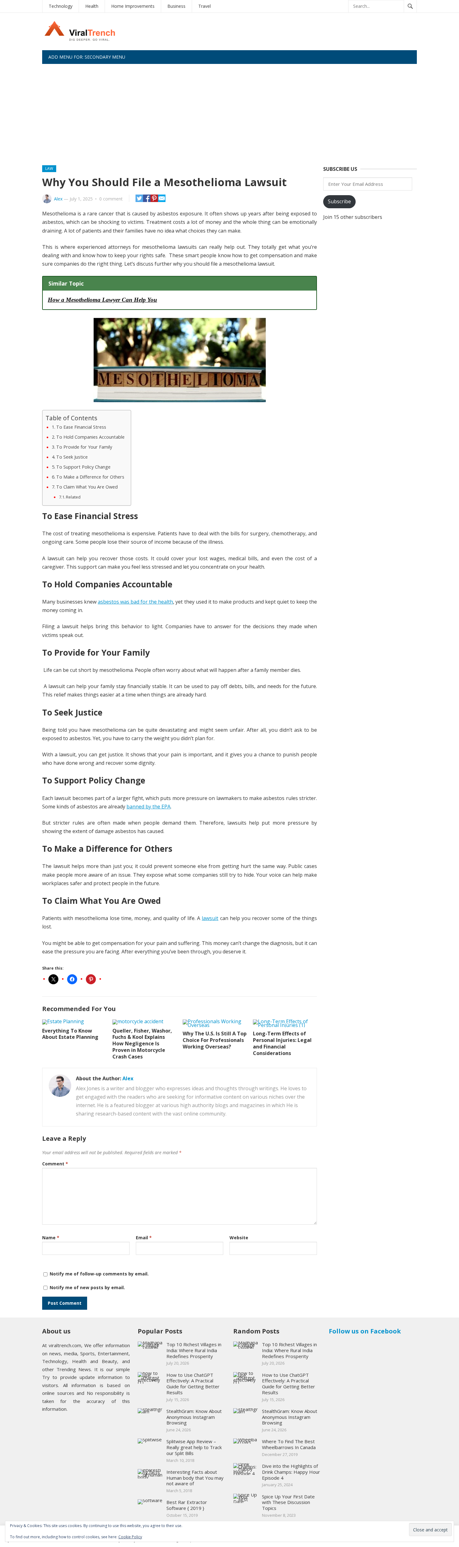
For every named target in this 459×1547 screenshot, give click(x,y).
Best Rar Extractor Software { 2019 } (186, 1505)
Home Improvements (133, 6)
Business (176, 6)
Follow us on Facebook (365, 1331)
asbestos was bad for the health (135, 601)
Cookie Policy (130, 1537)
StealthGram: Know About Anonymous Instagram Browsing (194, 1417)
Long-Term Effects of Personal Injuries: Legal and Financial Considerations (282, 1043)
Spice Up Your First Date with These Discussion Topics (288, 1502)
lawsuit (210, 918)
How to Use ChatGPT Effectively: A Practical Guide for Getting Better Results (193, 1383)
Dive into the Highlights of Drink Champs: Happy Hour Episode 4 (291, 1472)
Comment (55, 1164)
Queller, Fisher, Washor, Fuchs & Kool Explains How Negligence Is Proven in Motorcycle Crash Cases (142, 1043)
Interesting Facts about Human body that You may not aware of (195, 1478)
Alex (58, 199)
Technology (60, 6)
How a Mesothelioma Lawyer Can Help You (102, 299)
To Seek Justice (72, 457)
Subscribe (339, 201)
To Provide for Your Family (84, 447)
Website (239, 1238)
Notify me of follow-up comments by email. (99, 1274)
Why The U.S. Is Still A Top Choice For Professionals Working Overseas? (215, 1040)
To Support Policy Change (83, 467)
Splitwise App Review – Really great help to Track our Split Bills (194, 1447)
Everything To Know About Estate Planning (70, 1034)
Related (73, 497)
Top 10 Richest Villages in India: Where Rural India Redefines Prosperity (193, 1350)
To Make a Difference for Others (90, 477)
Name (50, 1238)
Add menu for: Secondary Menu (86, 57)
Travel (204, 6)
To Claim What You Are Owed (87, 487)
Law (49, 168)
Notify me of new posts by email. (87, 1287)
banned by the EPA (148, 806)
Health (91, 6)
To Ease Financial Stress (81, 427)
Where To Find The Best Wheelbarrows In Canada (289, 1444)
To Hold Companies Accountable (90, 437)
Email (144, 1238)
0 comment (111, 199)
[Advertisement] (229, 110)
